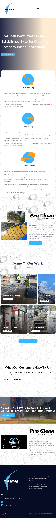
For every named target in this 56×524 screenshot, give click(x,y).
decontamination (10, 327)
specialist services (28, 166)
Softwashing (28, 127)
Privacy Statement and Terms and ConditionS (40, 513)
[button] (38, 8)
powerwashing (15, 135)
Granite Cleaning (37, 327)
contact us (47, 104)
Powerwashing (28, 88)
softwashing (31, 138)
